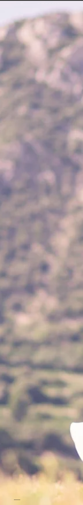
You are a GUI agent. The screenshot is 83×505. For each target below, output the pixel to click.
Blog (50, 3)
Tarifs (53, 3)
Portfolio (42, 3)
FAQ (55, 3)
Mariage (47, 3)
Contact (58, 3)
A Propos (38, 3)
